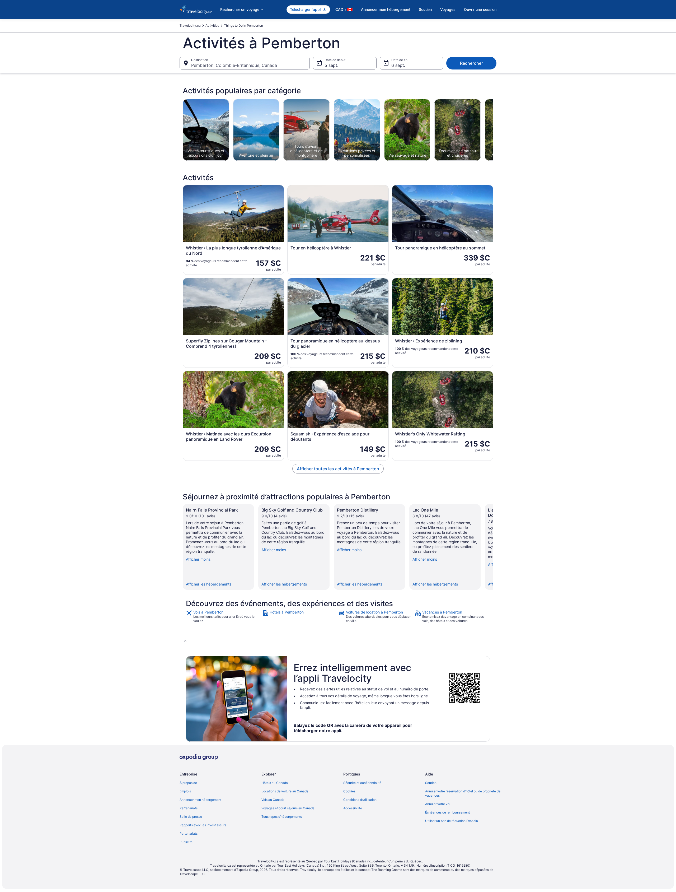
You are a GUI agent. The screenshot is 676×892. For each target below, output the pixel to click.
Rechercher (471, 63)
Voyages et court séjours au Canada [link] (287, 808)
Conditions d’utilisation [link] (360, 800)
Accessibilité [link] (352, 808)
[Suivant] (493, 547)
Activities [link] (212, 25)
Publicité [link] (186, 842)
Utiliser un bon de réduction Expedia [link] (451, 821)
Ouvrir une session (480, 9)
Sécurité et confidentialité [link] (362, 783)
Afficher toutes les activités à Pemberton (338, 468)
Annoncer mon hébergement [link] (200, 800)
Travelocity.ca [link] (190, 25)
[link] (223, 616)
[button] (338, 641)
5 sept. (331, 65)
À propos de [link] (188, 783)
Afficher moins (198, 559)
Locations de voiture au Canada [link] (284, 791)
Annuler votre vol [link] (437, 804)
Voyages (448, 9)
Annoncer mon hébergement (385, 9)
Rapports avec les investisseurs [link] (203, 825)
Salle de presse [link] (191, 817)
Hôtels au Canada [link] (274, 783)
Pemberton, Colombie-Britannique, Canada (234, 65)
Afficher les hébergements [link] (208, 584)
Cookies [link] (349, 791)
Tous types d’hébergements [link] (281, 817)
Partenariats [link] (189, 808)
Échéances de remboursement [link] (447, 812)
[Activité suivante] (493, 130)
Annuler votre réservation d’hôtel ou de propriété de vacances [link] (462, 793)
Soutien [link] (430, 783)
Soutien (425, 9)
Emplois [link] (185, 791)
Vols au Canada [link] (272, 800)
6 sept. (398, 65)
